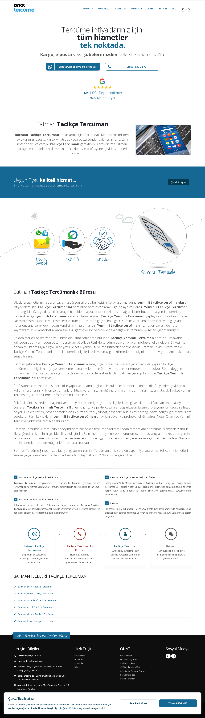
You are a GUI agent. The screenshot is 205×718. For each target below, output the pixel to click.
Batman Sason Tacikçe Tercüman (35, 621)
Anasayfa (88, 8)
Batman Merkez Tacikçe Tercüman (36, 614)
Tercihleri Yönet (138, 703)
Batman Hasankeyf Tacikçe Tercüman (37, 600)
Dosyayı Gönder (42, 261)
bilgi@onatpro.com (35, 661)
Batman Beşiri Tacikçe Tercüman (35, 586)
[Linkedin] (183, 8)
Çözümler (136, 8)
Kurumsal (103, 8)
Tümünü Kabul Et (178, 703)
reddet (11, 708)
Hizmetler (120, 8)
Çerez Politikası (70, 708)
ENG (174, 8)
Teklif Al (72, 259)
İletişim (163, 8)
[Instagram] (188, 8)
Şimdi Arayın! (178, 182)
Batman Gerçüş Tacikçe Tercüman (35, 593)
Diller (150, 8)
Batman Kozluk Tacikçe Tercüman (35, 607)
